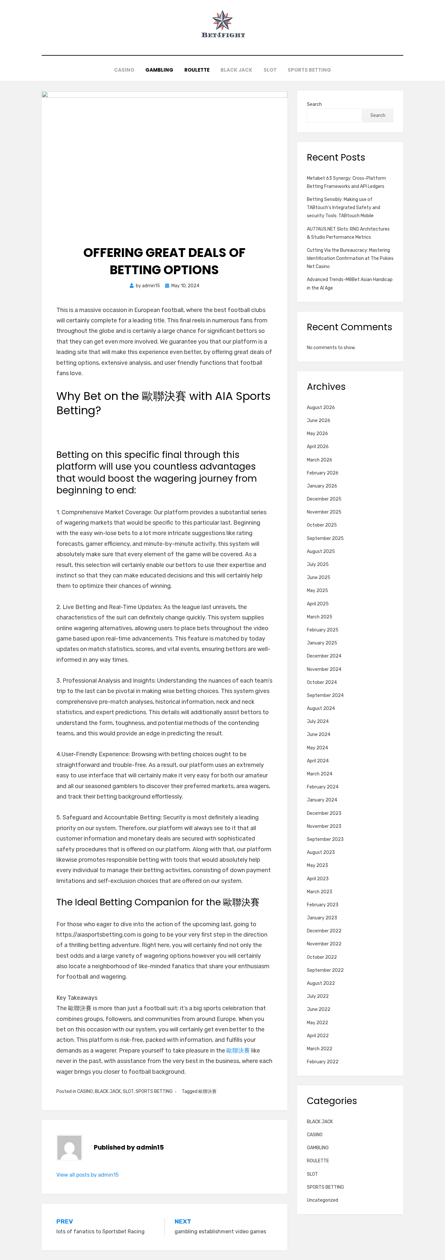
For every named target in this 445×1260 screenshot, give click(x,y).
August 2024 (321, 708)
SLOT (270, 69)
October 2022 (322, 957)
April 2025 (318, 604)
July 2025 (318, 564)
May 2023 (317, 865)
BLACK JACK (236, 69)
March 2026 (319, 460)
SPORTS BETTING (309, 69)
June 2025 (318, 577)
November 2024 (324, 669)
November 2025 (324, 512)
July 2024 (318, 721)
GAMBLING (159, 69)
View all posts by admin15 (87, 1175)
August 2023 (321, 852)
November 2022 (324, 944)
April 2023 (318, 879)
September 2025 (325, 538)
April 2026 (318, 446)
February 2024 (322, 787)
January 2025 (322, 643)
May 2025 (317, 590)
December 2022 (324, 931)
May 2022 (317, 1023)
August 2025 (321, 551)
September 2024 (325, 695)
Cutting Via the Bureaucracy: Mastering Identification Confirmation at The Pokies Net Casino (350, 258)
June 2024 (318, 734)
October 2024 (322, 682)
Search (314, 104)
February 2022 (322, 1062)
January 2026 (322, 486)
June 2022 (318, 1009)
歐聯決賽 (238, 1050)
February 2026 (322, 473)
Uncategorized (322, 1200)
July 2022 (318, 996)
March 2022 (319, 1049)
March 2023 (319, 892)
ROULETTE (196, 69)
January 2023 (322, 918)
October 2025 (322, 525)
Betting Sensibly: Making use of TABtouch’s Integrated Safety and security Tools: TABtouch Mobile (343, 208)
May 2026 (317, 433)
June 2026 (318, 420)
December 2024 (324, 656)
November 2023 (324, 826)
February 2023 (322, 905)
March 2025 (319, 617)
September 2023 (325, 839)
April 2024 (318, 761)
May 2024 (317, 748)
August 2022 (321, 983)
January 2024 (322, 800)
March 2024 (319, 774)
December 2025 (324, 499)
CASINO (124, 69)
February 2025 (322, 630)
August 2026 (321, 407)
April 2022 (318, 1036)
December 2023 (324, 813)
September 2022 (325, 970)
